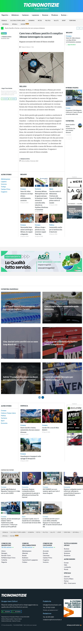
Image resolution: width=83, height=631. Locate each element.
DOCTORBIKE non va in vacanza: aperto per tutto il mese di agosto (51, 491)
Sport (23, 516)
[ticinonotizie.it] (41, 5)
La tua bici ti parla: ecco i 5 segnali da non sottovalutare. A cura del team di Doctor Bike (31, 521)
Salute (51, 189)
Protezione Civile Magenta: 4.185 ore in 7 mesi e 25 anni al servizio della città (74, 112)
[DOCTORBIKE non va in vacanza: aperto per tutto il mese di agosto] (52, 478)
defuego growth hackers (73, 625)
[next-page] (70, 138)
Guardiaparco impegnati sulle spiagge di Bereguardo (30, 457)
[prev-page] (67, 138)
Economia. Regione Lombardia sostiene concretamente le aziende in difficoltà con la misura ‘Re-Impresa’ (31, 493)
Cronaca (4, 33)
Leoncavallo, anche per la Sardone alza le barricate (55, 229)
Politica (51, 225)
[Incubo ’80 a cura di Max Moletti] (52, 416)
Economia (25, 487)
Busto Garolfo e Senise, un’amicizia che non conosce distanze (25, 28)
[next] (81, 28)
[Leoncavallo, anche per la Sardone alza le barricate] (56, 218)
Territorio (38, 189)
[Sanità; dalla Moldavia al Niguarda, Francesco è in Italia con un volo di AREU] (10, 478)
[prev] (78, 28)
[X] (42, 166)
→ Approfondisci (71, 44)
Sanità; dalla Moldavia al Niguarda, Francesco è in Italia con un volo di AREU (10, 491)
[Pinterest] (46, 166)
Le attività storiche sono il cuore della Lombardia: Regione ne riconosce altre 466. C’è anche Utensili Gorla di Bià (52, 522)
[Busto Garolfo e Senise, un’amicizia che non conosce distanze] (80, 125)
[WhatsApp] (51, 166)
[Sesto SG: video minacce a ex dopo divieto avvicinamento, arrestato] (27, 182)
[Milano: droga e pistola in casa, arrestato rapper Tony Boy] (41, 218)
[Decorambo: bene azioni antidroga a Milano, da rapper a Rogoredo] (27, 218)
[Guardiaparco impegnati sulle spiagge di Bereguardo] (30, 445)
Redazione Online (6, 36)
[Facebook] (37, 166)
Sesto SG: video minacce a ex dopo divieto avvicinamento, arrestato (73, 40)
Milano (69, 32)
